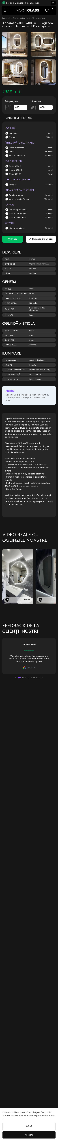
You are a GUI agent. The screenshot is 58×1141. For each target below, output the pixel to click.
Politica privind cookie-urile (42, 1116)
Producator (11, 331)
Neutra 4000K (15, 170)
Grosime (9, 335)
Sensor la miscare (17, 155)
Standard (13, 133)
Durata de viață (12, 374)
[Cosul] (52, 10)
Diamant (13, 137)
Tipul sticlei (11, 345)
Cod (7, 259)
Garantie (9, 309)
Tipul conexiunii (13, 298)
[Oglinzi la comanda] (27, 10)
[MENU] (6, 10)
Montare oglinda (16, 228)
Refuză (29, 1126)
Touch (12, 152)
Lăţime (8, 273)
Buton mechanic (16, 148)
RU (53, 3)
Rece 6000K (15, 166)
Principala (6, 18)
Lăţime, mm (36, 101)
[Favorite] (48, 10)
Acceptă (29, 1135)
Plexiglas (13, 185)
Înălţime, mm (11, 101)
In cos (14, 239)
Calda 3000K (15, 174)
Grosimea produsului (16, 294)
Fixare (8, 289)
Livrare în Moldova (17, 217)
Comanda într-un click (42, 239)
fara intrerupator (16, 195)
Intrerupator (12, 379)
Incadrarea (11, 303)
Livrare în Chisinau (17, 214)
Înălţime (9, 269)
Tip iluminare (11, 360)
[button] (15, 677)
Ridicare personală (17, 210)
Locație (8, 365)
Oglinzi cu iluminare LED (23, 18)
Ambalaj (9, 315)
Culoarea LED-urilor (15, 370)
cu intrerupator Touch (19, 199)
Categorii (10, 264)
